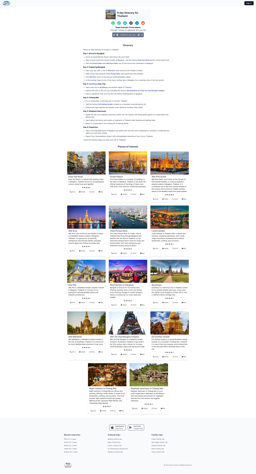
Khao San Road (143, 60)
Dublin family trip (158, 439)
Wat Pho (92, 77)
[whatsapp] (113, 23)
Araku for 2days (70, 442)
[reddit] (143, 23)
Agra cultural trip (114, 442)
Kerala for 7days (70, 445)
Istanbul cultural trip (115, 452)
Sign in (249, 3)
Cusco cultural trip (115, 445)
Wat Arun (111, 71)
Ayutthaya (93, 84)
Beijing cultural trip (115, 439)
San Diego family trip (160, 442)
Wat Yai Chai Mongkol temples (153, 91)
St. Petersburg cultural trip (118, 449)
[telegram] (119, 23)
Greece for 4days (71, 452)
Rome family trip (158, 449)
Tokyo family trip (158, 452)
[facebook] (131, 23)
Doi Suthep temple (105, 104)
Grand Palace (97, 63)
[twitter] (125, 23)
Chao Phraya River (113, 74)
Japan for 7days (70, 449)
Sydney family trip (158, 445)
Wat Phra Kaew (112, 63)
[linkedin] (137, 23)
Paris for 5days (70, 439)
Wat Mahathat (132, 91)
